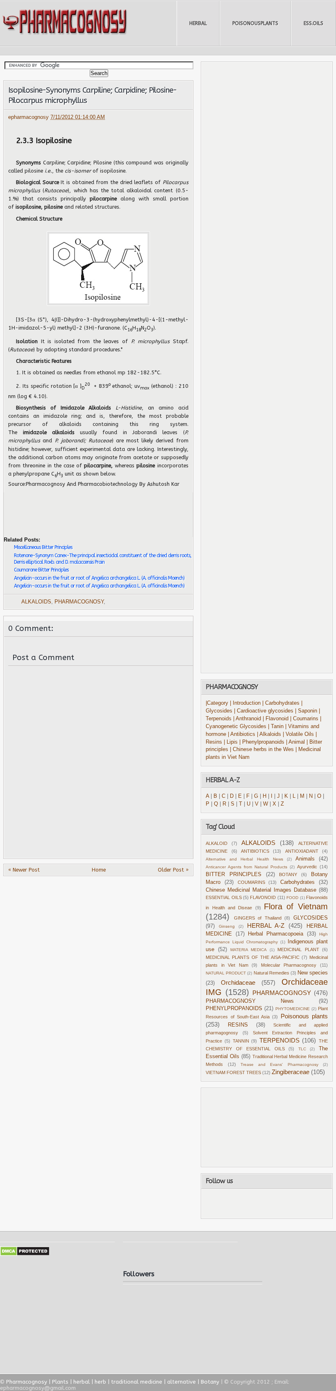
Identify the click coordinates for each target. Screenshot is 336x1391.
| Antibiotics (241, 734)
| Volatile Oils (299, 734)
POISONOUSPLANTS (255, 23)
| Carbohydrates (281, 703)
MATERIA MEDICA (248, 949)
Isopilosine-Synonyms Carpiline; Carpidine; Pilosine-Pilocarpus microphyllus (92, 95)
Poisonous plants (304, 1016)
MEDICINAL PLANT (298, 949)
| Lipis (231, 742)
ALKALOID (216, 843)
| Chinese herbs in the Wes (262, 749)
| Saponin (306, 711)
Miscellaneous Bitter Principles (43, 547)
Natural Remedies (271, 972)
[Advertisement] (99, 508)
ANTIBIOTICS (255, 851)
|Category (217, 703)
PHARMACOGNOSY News (250, 1001)
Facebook (232, 1203)
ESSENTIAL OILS (223, 897)
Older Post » (173, 870)
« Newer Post (24, 870)
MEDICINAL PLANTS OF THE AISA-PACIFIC (252, 957)
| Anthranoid (247, 719)
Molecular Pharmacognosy (289, 965)
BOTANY (288, 874)
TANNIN (241, 1040)
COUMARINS (251, 882)
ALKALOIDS (36, 602)
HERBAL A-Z (266, 925)
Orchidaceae (238, 982)
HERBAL (198, 23)
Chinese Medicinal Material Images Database (261, 890)
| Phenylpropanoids (261, 742)
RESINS (238, 1025)
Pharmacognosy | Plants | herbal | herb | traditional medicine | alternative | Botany (112, 1382)
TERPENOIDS (279, 1040)
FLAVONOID (263, 897)
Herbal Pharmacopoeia (275, 934)
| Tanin (276, 726)
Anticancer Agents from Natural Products (246, 867)
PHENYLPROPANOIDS (234, 1008)
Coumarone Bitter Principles (41, 570)
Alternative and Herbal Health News (244, 859)
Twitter (253, 1203)
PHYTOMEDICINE (292, 1008)
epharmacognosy (29, 117)
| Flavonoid (275, 719)
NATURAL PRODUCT (226, 973)
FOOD (292, 897)
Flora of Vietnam (296, 906)
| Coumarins (305, 719)
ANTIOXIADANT (301, 851)
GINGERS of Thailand (258, 917)
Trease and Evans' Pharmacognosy (279, 1064)
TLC (302, 1049)
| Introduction (246, 703)
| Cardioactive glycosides (263, 711)
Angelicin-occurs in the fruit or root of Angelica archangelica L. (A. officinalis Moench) (99, 578)
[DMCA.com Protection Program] (25, 1254)
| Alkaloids (270, 734)
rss (275, 1203)
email (299, 1203)
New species (312, 973)
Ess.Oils (313, 23)
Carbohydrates (297, 882)
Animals (305, 859)
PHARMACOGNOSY (79, 602)
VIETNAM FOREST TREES (233, 1072)
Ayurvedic (307, 866)
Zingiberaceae (290, 1071)
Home (99, 870)
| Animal (295, 742)
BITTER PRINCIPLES (233, 874)
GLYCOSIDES (310, 918)
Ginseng (227, 926)
